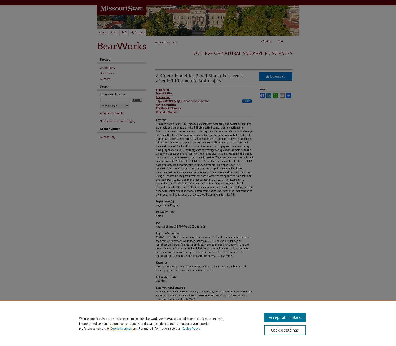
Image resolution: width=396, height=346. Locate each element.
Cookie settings (121, 328)
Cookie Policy (191, 328)
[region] (198, 323)
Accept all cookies (285, 317)
